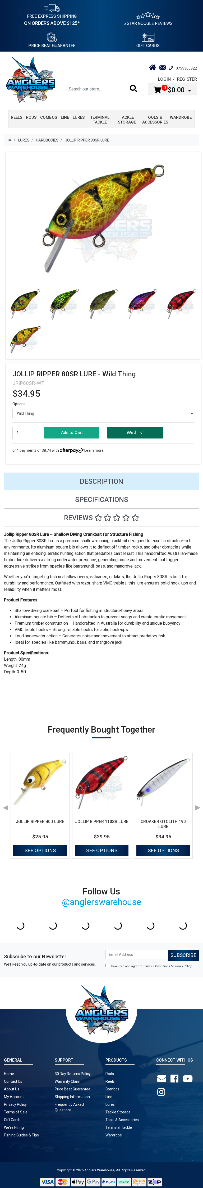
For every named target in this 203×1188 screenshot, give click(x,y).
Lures (110, 1104)
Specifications (101, 500)
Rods (109, 1074)
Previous (5, 805)
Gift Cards (148, 45)
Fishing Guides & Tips (21, 1135)
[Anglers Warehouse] (30, 79)
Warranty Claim (67, 1081)
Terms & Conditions (156, 966)
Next (197, 805)
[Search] (133, 89)
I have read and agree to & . (150, 966)
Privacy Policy (182, 966)
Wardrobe (113, 1135)
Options (18, 404)
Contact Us (13, 1081)
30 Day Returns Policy (73, 1074)
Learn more (94, 450)
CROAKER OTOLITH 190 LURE (163, 824)
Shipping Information (72, 1097)
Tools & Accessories (122, 1120)
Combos (112, 1089)
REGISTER (187, 79)
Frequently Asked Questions (69, 1107)
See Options (40, 850)
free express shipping (52, 20)
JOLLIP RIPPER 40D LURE (40, 821)
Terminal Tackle (118, 1127)
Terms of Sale (15, 1112)
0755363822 (186, 68)
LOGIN (164, 79)
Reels (110, 1081)
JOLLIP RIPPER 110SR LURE (101, 821)
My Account (14, 1097)
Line (108, 1097)
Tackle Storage (118, 1112)
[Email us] (162, 1079)
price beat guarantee (51, 45)
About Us (11, 1089)
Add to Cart (72, 432)
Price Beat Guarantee (72, 1089)
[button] (135, 433)
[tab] (101, 481)
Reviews (79, 518)
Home (9, 1074)
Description (101, 481)
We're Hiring (14, 1127)
